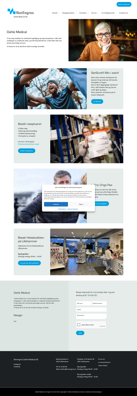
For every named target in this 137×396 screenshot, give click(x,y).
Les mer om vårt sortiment (29, 263)
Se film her (97, 101)
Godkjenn (56, 204)
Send (80, 333)
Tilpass (81, 204)
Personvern (101, 359)
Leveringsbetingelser (104, 362)
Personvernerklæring (72, 209)
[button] (124, 4)
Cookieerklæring (62, 209)
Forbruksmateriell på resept (28, 144)
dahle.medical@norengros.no (66, 369)
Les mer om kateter (100, 203)
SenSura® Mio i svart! (105, 73)
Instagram (17, 364)
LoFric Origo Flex (101, 185)
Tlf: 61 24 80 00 (61, 366)
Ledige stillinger (103, 365)
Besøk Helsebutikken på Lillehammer (31, 239)
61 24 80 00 (91, 295)
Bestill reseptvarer (30, 124)
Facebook (17, 366)
